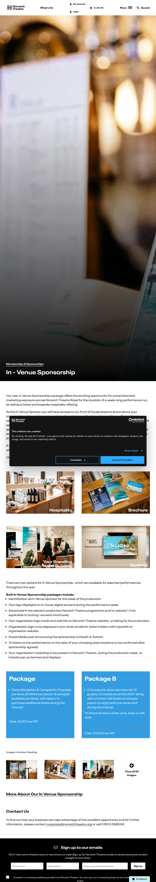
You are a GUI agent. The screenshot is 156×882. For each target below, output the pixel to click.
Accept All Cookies (122, 460)
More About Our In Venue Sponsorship (44, 793)
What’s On (46, 7)
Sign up (138, 865)
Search (145, 7)
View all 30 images (132, 773)
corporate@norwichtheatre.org (69, 824)
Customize (76, 460)
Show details (131, 450)
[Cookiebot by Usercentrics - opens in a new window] (131, 420)
